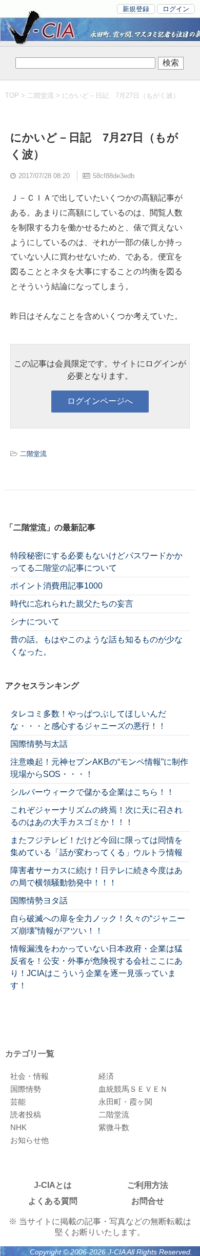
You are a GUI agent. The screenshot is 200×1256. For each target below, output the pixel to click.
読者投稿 (25, 1114)
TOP (12, 95)
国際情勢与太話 (39, 744)
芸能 (18, 1101)
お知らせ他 (29, 1140)
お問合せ (147, 1201)
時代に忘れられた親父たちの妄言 (71, 603)
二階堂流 (40, 95)
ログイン (176, 9)
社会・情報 (29, 1076)
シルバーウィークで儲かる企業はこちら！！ (92, 792)
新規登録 (136, 9)
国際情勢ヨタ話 (39, 900)
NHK (18, 1127)
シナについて (34, 621)
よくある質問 (52, 1201)
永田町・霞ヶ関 (125, 1101)
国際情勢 (25, 1089)
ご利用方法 (147, 1185)
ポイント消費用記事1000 (56, 585)
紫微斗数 (113, 1127)
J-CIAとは (53, 1185)
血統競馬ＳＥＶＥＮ (133, 1089)
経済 (106, 1076)
